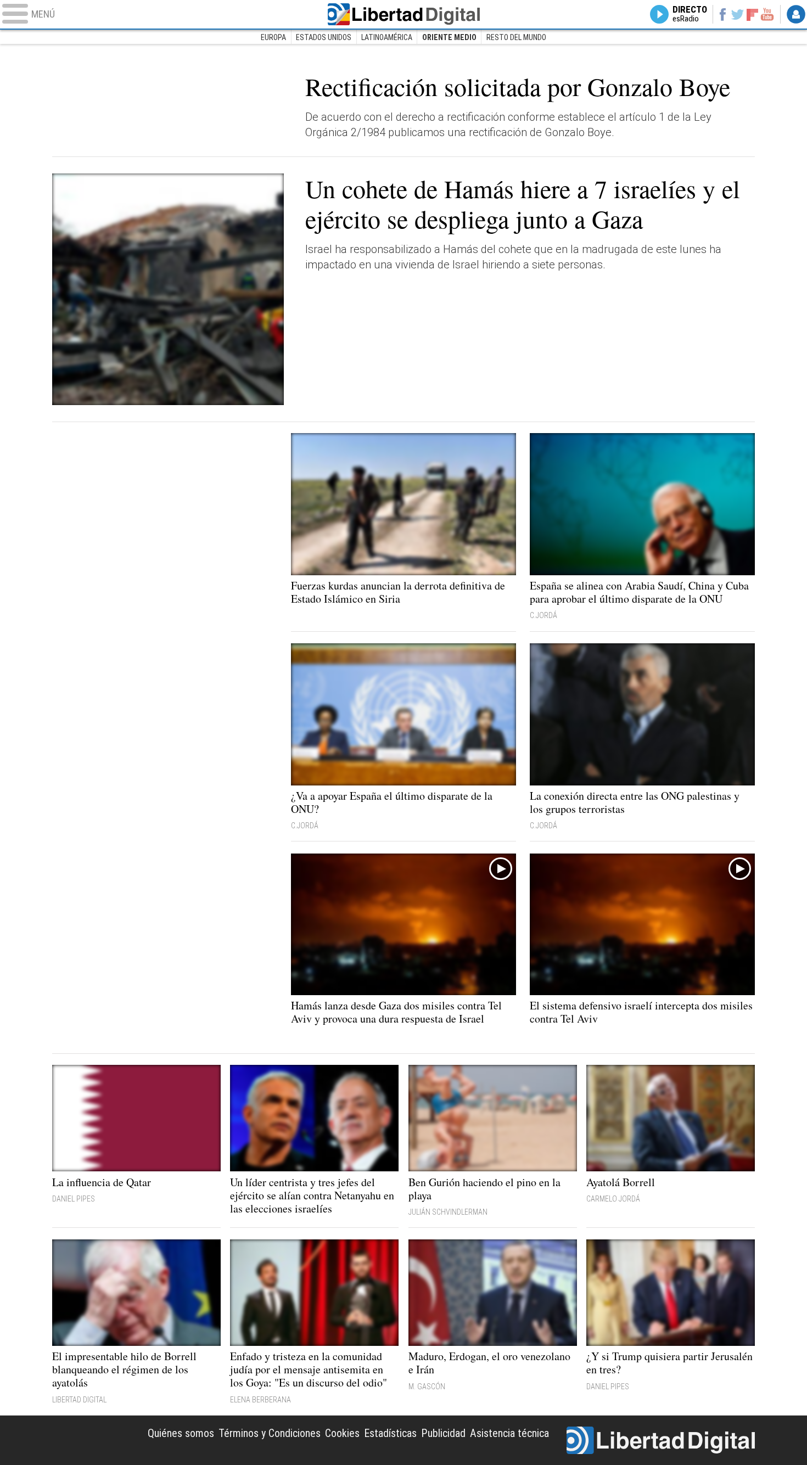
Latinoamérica (386, 37)
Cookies (342, 1433)
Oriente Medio (449, 37)
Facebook (722, 14)
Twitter (737, 14)
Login (796, 14)
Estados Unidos (323, 37)
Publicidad (443, 1433)
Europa (273, 37)
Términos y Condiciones (269, 1433)
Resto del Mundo (516, 37)
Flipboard (753, 14)
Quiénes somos (181, 1433)
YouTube (767, 14)
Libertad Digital (403, 14)
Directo (689, 14)
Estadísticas (390, 1433)
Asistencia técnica (509, 1433)
